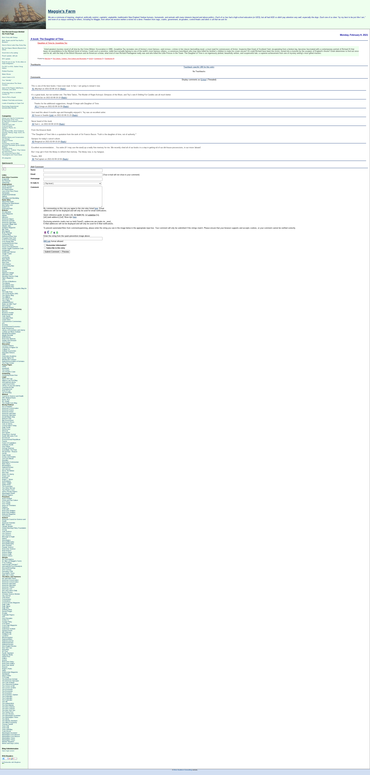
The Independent (8, 703)
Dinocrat (5, 431)
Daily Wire (5, 608)
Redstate (5, 478)
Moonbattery (6, 465)
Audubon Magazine (8, 227)
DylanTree (5, 207)
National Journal (7, 641)
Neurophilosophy (8, 543)
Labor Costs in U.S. (8, 77)
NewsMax (5, 649)
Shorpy (4, 271)
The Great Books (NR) (10, 293)
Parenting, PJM (7, 571)
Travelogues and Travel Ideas (12, 155)
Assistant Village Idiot (9, 224)
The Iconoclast (7, 486)
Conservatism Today (9, 425)
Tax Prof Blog (6, 392)
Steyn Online (6, 675)
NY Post (5, 651)
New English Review (9, 646)
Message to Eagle (8, 537)
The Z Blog (6, 300)
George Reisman (8, 448)
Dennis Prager (7, 611)
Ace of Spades (7, 406)
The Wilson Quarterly (9, 722)
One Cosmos (6, 570)
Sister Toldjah (6, 483)
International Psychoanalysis (12, 566)
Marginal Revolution (9, 333)
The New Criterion (8, 707)
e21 (3, 323)
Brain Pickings (7, 233)
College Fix (6, 349)
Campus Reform (8, 346)
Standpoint (5, 674)
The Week (5, 719)
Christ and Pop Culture (10, 500)
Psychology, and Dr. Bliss (10, 143)
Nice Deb (5, 472)
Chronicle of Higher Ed (10, 347)
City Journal (6, 596)
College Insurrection (9, 351)
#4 (33, 124)
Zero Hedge (6, 342)
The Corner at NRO (9, 688)
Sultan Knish (6, 484)
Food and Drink (7, 126)
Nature (4, 538)
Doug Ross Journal (9, 434)
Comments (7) (98, 58)
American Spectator (9, 222)
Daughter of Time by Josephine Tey (52, 43)
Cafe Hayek (6, 316)
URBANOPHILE (7, 302)
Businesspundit (7, 314)
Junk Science (7, 531)
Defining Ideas (7, 609)
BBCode (47, 241)
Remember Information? (56, 245)
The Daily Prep (7, 292)
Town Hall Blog (7, 729)
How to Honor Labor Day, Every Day (14, 45)
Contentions (6, 601)
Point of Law (6, 391)
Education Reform (8, 352)
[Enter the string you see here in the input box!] (52, 232)
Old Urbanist (6, 264)
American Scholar (8, 221)
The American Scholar (9, 679)
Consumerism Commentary (11, 321)
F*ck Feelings (7, 563)
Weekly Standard (8, 741)
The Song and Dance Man (11, 153)
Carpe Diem (6, 320)
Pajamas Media (7, 655)
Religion (4, 147)
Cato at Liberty (7, 424)
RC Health (5, 401)
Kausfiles (5, 460)
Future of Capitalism (9, 443)
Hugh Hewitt (6, 455)
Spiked (4, 196)
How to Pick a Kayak (9, 97)
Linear (203, 80)
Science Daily (7, 554)
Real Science (6, 550)
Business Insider (8, 313)
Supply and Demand (9, 340)
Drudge (4, 613)
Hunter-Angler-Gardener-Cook (13, 248)
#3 (33, 115)
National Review (7, 467)
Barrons (5, 311)
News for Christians (9, 505)
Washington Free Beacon (11, 734)
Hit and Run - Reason (9, 451)
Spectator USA (7, 274)
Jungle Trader (7, 254)
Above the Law (7, 379)
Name (33, 170)
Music (4, 135)
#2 (33, 98)
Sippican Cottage (8, 273)
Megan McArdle (7, 335)
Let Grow (5, 255)
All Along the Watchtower (10, 203)
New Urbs (5, 262)
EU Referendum (7, 189)
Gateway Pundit (7, 445)
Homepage (35, 179)
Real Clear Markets (9, 339)
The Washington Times (10, 717)
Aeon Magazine (7, 214)
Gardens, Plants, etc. (9, 127)
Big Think (5, 229)
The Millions (6, 297)
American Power (8, 412)
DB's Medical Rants (9, 398)
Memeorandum (7, 637)
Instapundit (6, 250)
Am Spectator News (9, 578)
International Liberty (9, 382)
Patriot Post (6, 656)
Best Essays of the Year (10, 120)
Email (33, 174)
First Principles (7, 618)
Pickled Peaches (7, 71)
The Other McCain (8, 488)
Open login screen (8, 751)
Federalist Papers (8, 615)
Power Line (6, 476)
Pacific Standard (7, 653)
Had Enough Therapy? (10, 564)
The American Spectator (10, 681)
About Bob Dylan (8, 201)
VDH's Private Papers (9, 491)
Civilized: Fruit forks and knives (12, 100)
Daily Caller (6, 604)
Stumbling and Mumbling (10, 198)
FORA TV (5, 620)
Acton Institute (7, 498)
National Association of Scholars (13, 361)
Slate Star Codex (8, 575)
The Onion (5, 370)
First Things (6, 502)
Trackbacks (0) (109, 58)
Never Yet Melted (8, 471)
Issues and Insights (9, 457)
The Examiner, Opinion (10, 695)
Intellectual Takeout (8, 252)
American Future (8, 410)
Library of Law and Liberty (11, 385)
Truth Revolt (6, 731)
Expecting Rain (7, 208)
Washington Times (8, 738)
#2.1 (37, 106)
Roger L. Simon (7, 479)
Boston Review (7, 592)
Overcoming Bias (8, 266)
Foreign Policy (7, 622)
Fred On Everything (9, 240)
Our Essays (6, 139)
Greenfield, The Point (9, 450)
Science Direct (7, 556)
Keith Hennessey (8, 328)
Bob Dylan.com (7, 205)
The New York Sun (8, 710)
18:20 (91, 58)
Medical (4, 134)
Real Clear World (8, 665)
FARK (4, 366)
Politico (4, 658)
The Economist (7, 689)
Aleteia (4, 215)
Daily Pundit (6, 427)
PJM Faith (5, 509)
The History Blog (8, 295)
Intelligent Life (6, 634)
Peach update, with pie (9, 56)
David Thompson (8, 186)
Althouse (5, 217)
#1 (33, 89)
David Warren (7, 188)
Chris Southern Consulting (182, 770)
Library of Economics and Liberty (13, 330)
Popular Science (7, 547)
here (96, 208)
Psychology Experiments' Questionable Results (10, 107)
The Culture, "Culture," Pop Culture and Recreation (70, 58)
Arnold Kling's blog (8, 417)
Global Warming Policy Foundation (14, 528)
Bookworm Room (8, 422)
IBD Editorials (6, 632)
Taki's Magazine (7, 278)
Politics (4, 142)
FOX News (6, 623)
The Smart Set (7, 299)
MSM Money (6, 337)
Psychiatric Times (8, 573)
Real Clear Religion (8, 511)
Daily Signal (6, 606)
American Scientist (8, 523)
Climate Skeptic (7, 526)
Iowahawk (5, 368)
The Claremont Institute (10, 684)
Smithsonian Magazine (10, 672)
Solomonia (5, 182)
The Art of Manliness (9, 281)
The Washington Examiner (11, 715)
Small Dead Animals (9, 194)
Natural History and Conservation (13, 137)
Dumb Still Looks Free (9, 436)
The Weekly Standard (9, 721)
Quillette (5, 267)
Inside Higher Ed (8, 358)
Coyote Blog (6, 234)
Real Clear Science (8, 549)
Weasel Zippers (7, 495)
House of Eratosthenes (10, 247)
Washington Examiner (9, 733)
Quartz (4, 660)
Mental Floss (6, 260)
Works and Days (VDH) (10, 743)
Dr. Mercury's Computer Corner (12, 121)
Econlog (5, 325)
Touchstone (6, 516)
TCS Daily (5, 677)
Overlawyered (7, 389)
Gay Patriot (6, 446)
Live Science (6, 533)
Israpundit (5, 179)
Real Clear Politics (8, 663)
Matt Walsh (6, 259)
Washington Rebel (8, 493)
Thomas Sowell (7, 724)
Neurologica (6, 540)
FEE (3, 616)
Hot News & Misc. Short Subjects (13, 131)
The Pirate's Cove (8, 490)
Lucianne (5, 636)
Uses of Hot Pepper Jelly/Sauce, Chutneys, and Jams (13, 88)
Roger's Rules (7, 669)
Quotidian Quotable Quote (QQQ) (13, 145)
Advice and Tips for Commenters (13, 118)
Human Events (7, 630)
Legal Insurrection (8, 384)
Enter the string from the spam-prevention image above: (67, 236)
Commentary (6, 599)
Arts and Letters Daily (9, 590)
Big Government (7, 420)
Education (5, 123)
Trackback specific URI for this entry (199, 67)
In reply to (35, 183)
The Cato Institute (8, 682)
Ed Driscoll (6, 438)
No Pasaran (6, 181)
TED (3, 280)
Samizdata (5, 193)
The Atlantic (6, 283)
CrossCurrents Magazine (11, 603)
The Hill (4, 702)
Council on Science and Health (12, 396)
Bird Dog (48, 58)
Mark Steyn (6, 464)
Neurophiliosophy (8, 542)
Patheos (5, 507)
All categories (6, 158)
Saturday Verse (7, 148)
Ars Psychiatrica (8, 559)
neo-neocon (6, 469)
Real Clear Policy (8, 662)
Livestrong (5, 257)
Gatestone (5, 627)
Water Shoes (6, 74)
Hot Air (4, 453)
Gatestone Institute (8, 629)
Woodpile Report (8, 307)
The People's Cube (8, 372)
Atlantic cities (6, 226)
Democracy (6, 429)
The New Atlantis (8, 705)
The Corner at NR (8, 686)
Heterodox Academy (9, 356)
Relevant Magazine (8, 514)
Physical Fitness (7, 140)
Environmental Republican (11, 439)
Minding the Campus (9, 359)
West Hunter (6, 306)
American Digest (8, 219)
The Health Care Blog (9, 403)
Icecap (4, 530)
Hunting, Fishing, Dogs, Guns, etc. (13, 132)
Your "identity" (6, 80)
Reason (5, 667)
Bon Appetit (6, 231)
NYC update (6, 59)
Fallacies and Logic (8, 124)
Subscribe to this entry (55, 248)
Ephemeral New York (9, 236)
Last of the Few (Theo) (10, 191)
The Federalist (7, 696)
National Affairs (7, 639)
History (4, 129)
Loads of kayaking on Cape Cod (13, 103)
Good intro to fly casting (10, 53)
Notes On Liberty (8, 474)
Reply (63, 89)
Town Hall (5, 726)
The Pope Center (8, 363)
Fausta (4, 441)
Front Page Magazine (9, 625)
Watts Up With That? (9, 304)
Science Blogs (7, 552)
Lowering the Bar (8, 387)
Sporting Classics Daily (10, 276)
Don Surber (6, 432)
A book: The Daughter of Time (47, 39)
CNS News (6, 597)
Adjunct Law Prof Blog (9, 380)
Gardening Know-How (9, 243)
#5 (33, 142)
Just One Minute (8, 458)
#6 (33, 159)
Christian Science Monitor (11, 594)
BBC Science (6, 524)
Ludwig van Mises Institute (11, 332)
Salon (4, 670)
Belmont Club (6, 418)
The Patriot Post (7, 712)
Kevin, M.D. (6, 399)
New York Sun (7, 648)
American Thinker (8, 587)
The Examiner (7, 693)
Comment (35, 187)
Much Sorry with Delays (9, 37)
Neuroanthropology (8, 568)
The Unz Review (8, 714)
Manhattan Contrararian (10, 462)
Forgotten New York (9, 238)
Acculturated (6, 212)
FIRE (4, 354)
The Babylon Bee (8, 285)
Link (51, 115)
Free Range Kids (8, 241)
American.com (7, 589)
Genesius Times (8, 245)
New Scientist (7, 545)
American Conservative (10, 408)
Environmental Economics (11, 326)
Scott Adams (6, 269)
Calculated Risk (7, 318)
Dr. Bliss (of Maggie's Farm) (12, 561)
